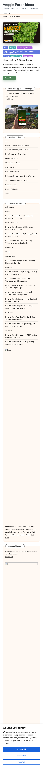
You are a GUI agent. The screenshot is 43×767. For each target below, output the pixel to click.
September (28, 56)
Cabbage (9, 247)
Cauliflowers (10, 256)
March (6, 56)
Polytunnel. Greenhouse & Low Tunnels (20, 176)
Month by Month (11, 158)
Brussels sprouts (11, 222)
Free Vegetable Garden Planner (17, 145)
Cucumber (9, 267)
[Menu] (5, 13)
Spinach (8, 330)
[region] (21, 745)
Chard (7, 252)
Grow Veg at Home (25, 48)
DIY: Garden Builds (12, 172)
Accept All (21, 749)
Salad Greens (16, 56)
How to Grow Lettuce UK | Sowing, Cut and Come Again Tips (20, 286)
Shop (7, 193)
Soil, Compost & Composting (16, 180)
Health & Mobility (12, 189)
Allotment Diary (11, 167)
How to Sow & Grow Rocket (18, 60)
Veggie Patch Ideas (18, 5)
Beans (7, 211)
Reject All (21, 762)
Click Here (9, 99)
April (5, 48)
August (12, 48)
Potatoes (9, 312)
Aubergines (9, 207)
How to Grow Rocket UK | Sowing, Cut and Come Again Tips (19, 52)
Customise (21, 756)
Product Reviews (11, 185)
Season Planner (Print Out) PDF (17, 150)
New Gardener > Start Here (15, 154)
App (7, 141)
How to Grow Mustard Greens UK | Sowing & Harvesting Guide (18, 293)
